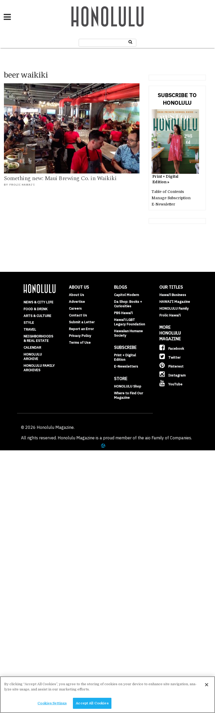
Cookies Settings (52, 703)
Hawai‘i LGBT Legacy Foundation (129, 321)
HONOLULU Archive (33, 356)
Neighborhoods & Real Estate (38, 338)
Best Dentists (25, 518)
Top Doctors (23, 505)
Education (16, 544)
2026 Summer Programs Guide (37, 559)
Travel (30, 329)
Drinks (18, 466)
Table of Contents (168, 192)
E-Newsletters (126, 366)
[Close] (206, 684)
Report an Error (81, 329)
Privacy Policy (80, 335)
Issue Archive (25, 640)
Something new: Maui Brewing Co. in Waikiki (60, 178)
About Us (76, 295)
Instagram (177, 375)
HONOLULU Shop (127, 386)
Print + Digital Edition (125, 357)
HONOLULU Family (174, 308)
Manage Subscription (171, 198)
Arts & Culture (37, 316)
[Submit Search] (130, 42)
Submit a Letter (82, 322)
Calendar (32, 347)
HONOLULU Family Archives (39, 367)
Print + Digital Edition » (165, 179)
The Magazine (21, 614)
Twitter (174, 357)
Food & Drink (35, 309)
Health (12, 492)
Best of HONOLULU (27, 601)
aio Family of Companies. (168, 437)
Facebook (176, 348)
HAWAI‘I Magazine (174, 301)
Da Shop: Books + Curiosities (128, 303)
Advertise (77, 301)
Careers (75, 308)
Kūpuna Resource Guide (36, 531)
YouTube (175, 384)
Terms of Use (80, 342)
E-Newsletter (163, 204)
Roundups (21, 454)
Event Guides (25, 479)
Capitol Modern (126, 295)
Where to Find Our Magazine (128, 395)
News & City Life (38, 302)
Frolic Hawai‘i (22, 184)
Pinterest (176, 366)
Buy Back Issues (28, 653)
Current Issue (25, 627)
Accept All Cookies (92, 703)
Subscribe (21, 665)
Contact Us (78, 315)
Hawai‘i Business (172, 295)
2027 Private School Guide (39, 576)
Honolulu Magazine (107, 16)
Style (29, 322)
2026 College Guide (31, 588)
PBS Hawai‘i (123, 313)
